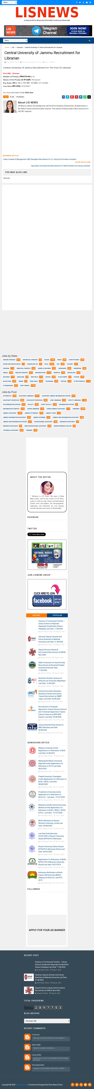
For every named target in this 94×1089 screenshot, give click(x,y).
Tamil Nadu (34, 381)
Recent (37, 615)
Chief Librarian (55, 400)
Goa (58, 364)
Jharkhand (62, 368)
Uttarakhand (8, 385)
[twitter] (80, 2)
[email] (86, 2)
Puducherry (62, 377)
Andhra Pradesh (9, 360)
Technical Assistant (10, 430)
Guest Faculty (46, 404)
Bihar (59, 360)
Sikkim (20, 381)
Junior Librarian (33, 409)
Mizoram (6, 377)
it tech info (36, 1035)
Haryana (6, 368)
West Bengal (25, 385)
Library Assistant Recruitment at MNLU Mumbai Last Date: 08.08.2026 (50, 727)
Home (7, 47)
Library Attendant (31, 413)
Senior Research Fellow (62, 426)
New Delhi (34, 377)
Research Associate (10, 426)
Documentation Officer (11, 404)
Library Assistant (9, 413)
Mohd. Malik (36, 1045)
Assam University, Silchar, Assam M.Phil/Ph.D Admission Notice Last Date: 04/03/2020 (51, 849)
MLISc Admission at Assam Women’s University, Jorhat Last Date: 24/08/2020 (50, 823)
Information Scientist (11, 409)
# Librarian (20, 97)
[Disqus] (47, 215)
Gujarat (70, 364)
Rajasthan (7, 381)
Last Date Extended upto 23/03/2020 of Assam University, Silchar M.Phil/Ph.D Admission (51, 836)
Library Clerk (51, 413)
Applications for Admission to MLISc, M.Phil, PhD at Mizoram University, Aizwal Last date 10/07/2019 (52, 862)
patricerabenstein (38, 1065)
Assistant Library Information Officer (56, 396)
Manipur (57, 372)
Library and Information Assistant (66, 417)
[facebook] (77, 2)
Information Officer (66, 404)
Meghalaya (71, 372)
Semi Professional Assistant (35, 426)
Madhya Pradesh (21, 372)
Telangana (49, 381)
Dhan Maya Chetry (41, 1081)
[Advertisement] (47, 134)
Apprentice (7, 396)
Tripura (63, 381)
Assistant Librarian (26, 396)
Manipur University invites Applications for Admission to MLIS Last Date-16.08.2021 (51, 750)
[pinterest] (90, 2)
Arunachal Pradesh (30, 360)
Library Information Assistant (14, 417)
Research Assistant (67, 422)
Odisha (48, 377)
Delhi (46, 364)
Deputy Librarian (74, 400)
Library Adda (36, 1055)
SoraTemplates (17, 1081)
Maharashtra (40, 372)
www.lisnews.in (22, 1085)
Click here (29, 93)
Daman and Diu (32, 364)
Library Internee (39, 417)
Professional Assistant (43, 422)
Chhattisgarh (74, 360)
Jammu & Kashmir (44, 368)
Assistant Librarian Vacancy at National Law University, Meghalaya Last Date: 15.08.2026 (51, 680)
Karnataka (77, 368)
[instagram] (83, 2)
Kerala (5, 372)
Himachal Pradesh (23, 368)
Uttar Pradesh (79, 381)
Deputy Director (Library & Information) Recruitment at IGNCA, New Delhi (52, 652)
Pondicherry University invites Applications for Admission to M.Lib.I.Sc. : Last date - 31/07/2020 (51, 794)
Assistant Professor (11, 400)
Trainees (29, 430)
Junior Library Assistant (56, 409)
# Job (12, 97)
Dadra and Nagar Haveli (12, 364)
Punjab (76, 377)
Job (13, 47)
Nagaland (20, 377)
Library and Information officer (15, 422)
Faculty (31, 404)
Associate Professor (34, 400)
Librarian (20, 47)
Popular (57, 615)
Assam (46, 360)
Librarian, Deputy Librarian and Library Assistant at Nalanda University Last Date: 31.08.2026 (50, 639)
